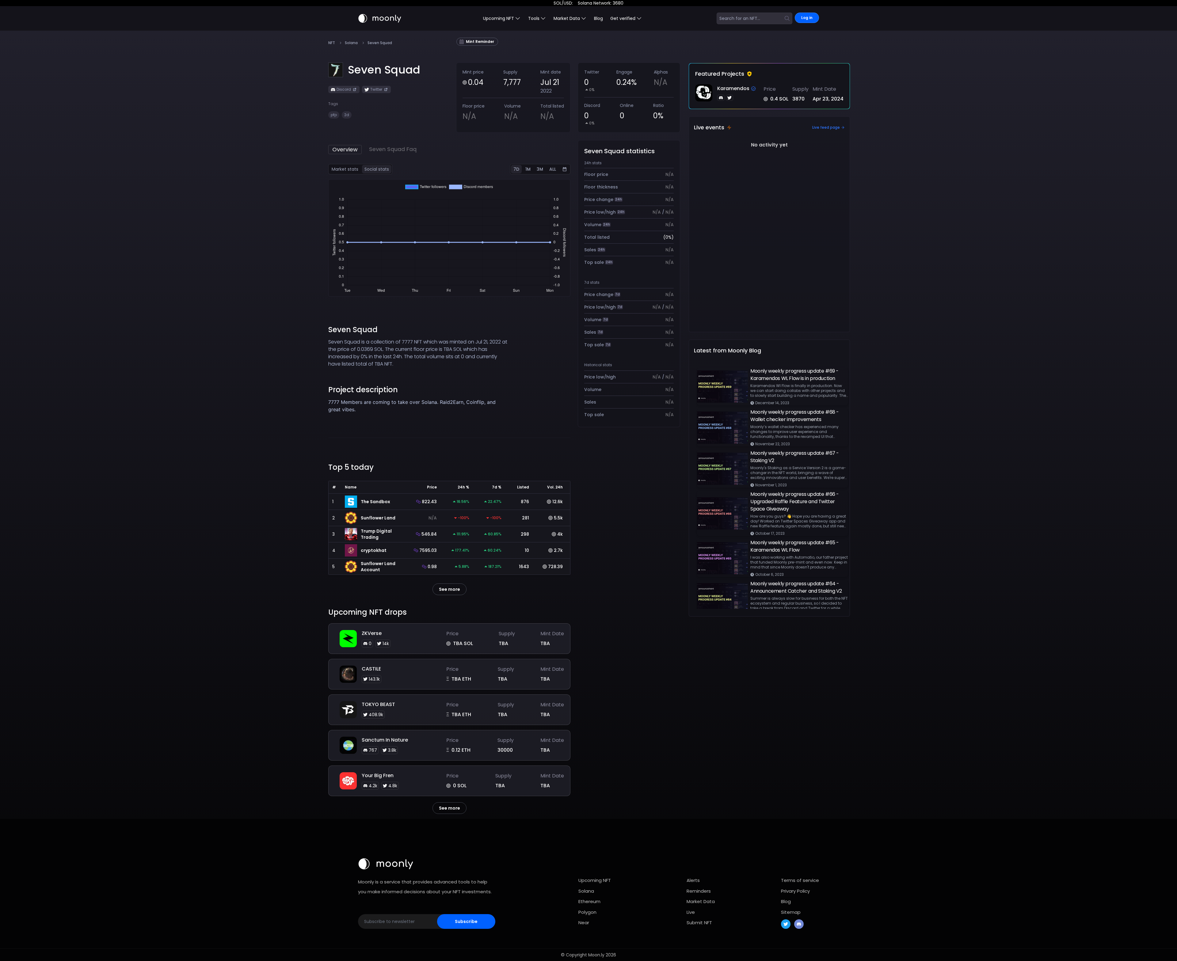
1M (528, 169)
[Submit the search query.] (787, 18)
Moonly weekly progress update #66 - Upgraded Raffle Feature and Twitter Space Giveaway (794, 501)
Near (583, 922)
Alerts (693, 880)
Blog (598, 18)
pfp (334, 114)
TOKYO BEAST (378, 704)
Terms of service (800, 880)
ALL (552, 169)
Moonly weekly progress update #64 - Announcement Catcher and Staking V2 (796, 587)
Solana (351, 42)
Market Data (701, 901)
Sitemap (791, 912)
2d (346, 114)
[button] (384, 70)
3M (540, 169)
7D (516, 169)
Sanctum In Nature (385, 739)
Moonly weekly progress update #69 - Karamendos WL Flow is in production (794, 374)
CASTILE (371, 668)
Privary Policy (795, 891)
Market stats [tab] (345, 169)
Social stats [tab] (376, 169)
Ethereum (589, 901)
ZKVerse (372, 633)
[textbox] (419, 405)
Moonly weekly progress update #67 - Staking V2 (794, 457)
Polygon (587, 912)
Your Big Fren (378, 775)
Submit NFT (699, 922)
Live (691, 912)
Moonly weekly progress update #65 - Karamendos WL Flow (794, 546)
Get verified (622, 18)
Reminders (699, 891)
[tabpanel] (449, 238)
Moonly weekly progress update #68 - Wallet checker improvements (794, 415)
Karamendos (733, 88)
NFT (331, 42)
